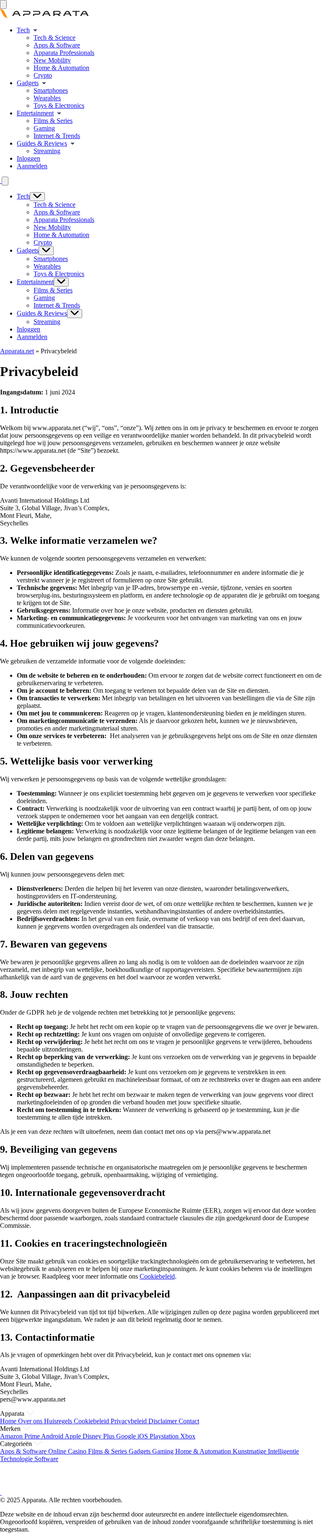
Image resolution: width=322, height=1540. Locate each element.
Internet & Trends (57, 135)
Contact (189, 1421)
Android (53, 1436)
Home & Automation (61, 67)
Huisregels (59, 1421)
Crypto (43, 75)
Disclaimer (163, 1421)
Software (46, 1458)
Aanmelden (32, 166)
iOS (144, 1436)
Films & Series (53, 120)
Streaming (47, 150)
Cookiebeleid (157, 1276)
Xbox (187, 1436)
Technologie (17, 1458)
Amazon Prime (20, 1436)
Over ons (31, 1421)
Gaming (44, 128)
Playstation (165, 1436)
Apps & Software (57, 45)
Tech (23, 30)
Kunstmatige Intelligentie (266, 1451)
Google (127, 1436)
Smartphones (51, 90)
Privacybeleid (129, 1421)
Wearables (47, 98)
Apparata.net (17, 351)
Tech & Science (54, 37)
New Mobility (52, 60)
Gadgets (28, 82)
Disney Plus (99, 1436)
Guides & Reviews (42, 143)
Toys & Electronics (59, 105)
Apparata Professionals (64, 52)
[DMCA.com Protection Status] (10, 1484)
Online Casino (68, 1451)
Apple (74, 1436)
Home (9, 1421)
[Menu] (3, 4)
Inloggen (28, 158)
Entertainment (35, 113)
